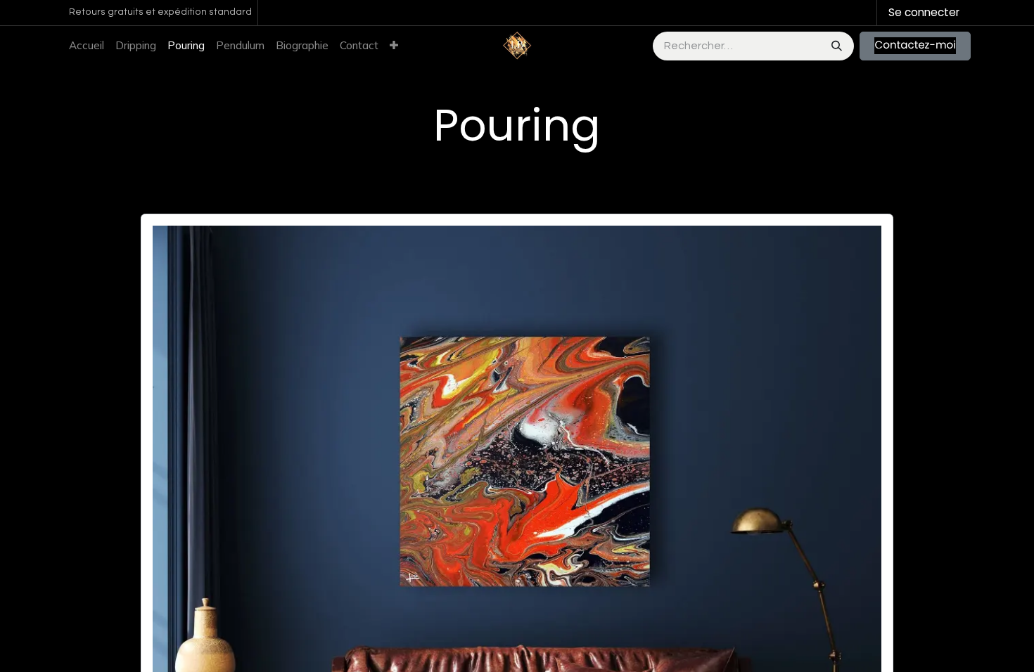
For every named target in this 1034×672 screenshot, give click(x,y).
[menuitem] (86, 46)
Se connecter (923, 12)
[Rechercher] (835, 46)
